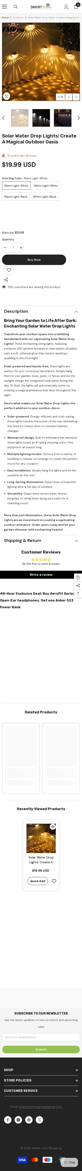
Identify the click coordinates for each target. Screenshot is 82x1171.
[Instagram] (18, 1120)
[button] (68, 97)
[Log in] (66, 6)
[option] (41, 62)
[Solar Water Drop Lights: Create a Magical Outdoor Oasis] (41, 838)
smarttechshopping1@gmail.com (40, 1106)
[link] (21, 773)
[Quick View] (53, 827)
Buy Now (41, 1165)
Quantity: (8, 239)
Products (18, 17)
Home (5, 17)
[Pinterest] (29, 1120)
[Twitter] (39, 1120)
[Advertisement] (41, 655)
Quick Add (37, 881)
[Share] (5, 280)
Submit (41, 1049)
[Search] (15, 6)
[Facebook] (8, 1120)
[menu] (4, 6)
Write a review (41, 575)
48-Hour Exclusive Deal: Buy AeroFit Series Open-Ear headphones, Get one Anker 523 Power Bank (37, 600)
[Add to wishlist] (9, 270)
